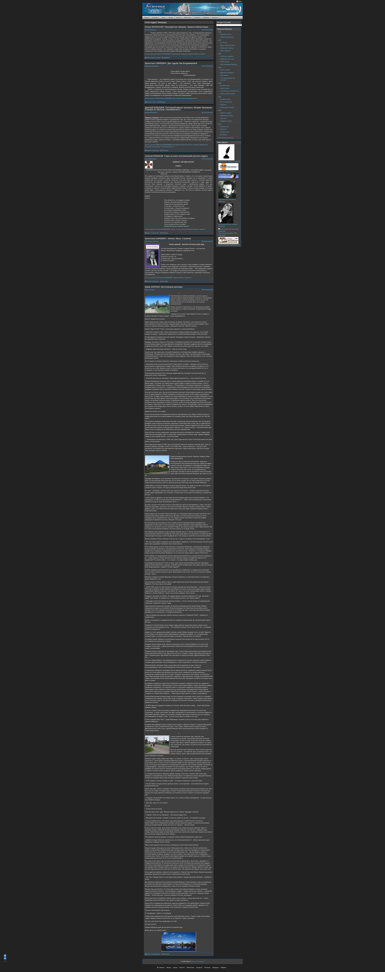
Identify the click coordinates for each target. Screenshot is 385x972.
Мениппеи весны (225, 34)
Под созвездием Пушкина (228, 64)
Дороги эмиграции (153, 150)
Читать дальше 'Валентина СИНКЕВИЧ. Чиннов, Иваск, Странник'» (168, 277)
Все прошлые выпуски (225, 138)
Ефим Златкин (149, 290)
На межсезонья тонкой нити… (230, 91)
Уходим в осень (225, 99)
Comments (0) (208, 30)
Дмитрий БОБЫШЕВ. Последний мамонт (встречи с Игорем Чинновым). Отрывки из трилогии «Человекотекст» (178, 109)
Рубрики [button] (223, 967)
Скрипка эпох (224, 132)
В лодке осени (225, 85)
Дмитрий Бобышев (151, 112)
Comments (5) (208, 112)
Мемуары (167, 57)
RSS (239, 1)
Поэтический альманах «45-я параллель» (227, 234)
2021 (219, 97)
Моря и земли (224, 88)
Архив (163, 17)
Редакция (206, 17)
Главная (146, 17)
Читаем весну (224, 61)
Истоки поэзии (225, 70)
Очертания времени (226, 56)
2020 (219, 110)
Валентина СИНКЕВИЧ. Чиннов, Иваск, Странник (168, 238)
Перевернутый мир (226, 115)
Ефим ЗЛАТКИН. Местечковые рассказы (163, 287)
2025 (219, 40)
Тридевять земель (226, 121)
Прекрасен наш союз (227, 59)
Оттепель (223, 104)
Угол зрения (224, 75)
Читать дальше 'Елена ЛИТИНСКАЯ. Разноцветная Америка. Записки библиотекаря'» (175, 54)
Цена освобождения (153, 954)
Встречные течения (226, 48)
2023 (219, 67)
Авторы (170, 17)
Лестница (223, 118)
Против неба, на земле (227, 93)
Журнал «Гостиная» (197, 961)
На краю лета (224, 126)
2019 (219, 124)
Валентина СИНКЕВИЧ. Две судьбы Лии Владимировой (171, 63)
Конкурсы (197, 17)
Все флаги (223, 134)
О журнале (155, 17)
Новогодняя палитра (153, 57)
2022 (219, 83)
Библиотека (187, 17)
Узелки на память (226, 113)
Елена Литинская (150, 30)
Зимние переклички (226, 37)
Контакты (215, 17)
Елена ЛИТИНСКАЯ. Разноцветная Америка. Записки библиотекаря (176, 27)
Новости (178, 17)
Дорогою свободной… (227, 72)
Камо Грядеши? (225, 50)
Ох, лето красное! (226, 102)
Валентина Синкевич (152, 66)
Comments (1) (208, 66)
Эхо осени (223, 42)
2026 (219, 32)
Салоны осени (151, 102)
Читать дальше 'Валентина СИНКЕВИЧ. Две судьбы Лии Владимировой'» (171, 98)
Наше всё (223, 129)
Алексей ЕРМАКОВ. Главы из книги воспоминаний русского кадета (176, 156)
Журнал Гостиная (152, 8)
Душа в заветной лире (227, 45)
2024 (219, 54)
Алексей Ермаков (150, 159)
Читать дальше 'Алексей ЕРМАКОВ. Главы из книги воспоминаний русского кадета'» (175, 229)
